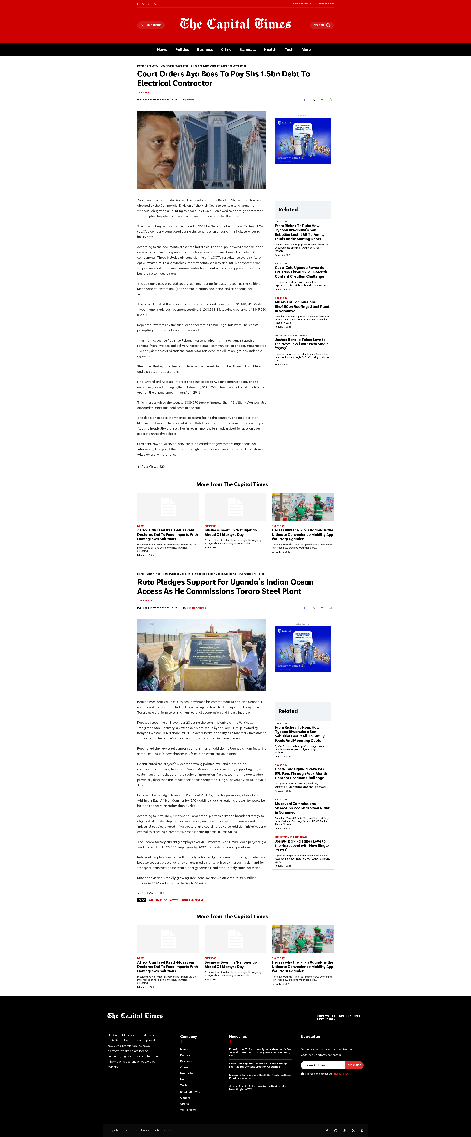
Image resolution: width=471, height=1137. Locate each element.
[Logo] (235, 24)
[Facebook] (138, 4)
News (140, 526)
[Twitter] (155, 4)
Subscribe (354, 1065)
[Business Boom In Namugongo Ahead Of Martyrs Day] (235, 507)
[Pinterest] (321, 99)
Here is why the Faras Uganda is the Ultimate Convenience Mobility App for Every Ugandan (302, 534)
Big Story (152, 65)
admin (190, 99)
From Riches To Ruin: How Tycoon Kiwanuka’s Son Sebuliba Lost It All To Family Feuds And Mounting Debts (300, 232)
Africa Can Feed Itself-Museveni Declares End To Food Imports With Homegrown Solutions (167, 534)
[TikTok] (149, 4)
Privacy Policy (340, 1073)
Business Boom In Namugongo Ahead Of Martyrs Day (231, 532)
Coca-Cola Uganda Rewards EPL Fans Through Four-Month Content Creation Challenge (301, 272)
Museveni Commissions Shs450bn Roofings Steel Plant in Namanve (302, 306)
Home (140, 65)
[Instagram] (143, 4)
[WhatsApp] (330, 99)
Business (210, 526)
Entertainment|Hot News (291, 335)
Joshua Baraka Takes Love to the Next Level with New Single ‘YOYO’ (302, 344)
